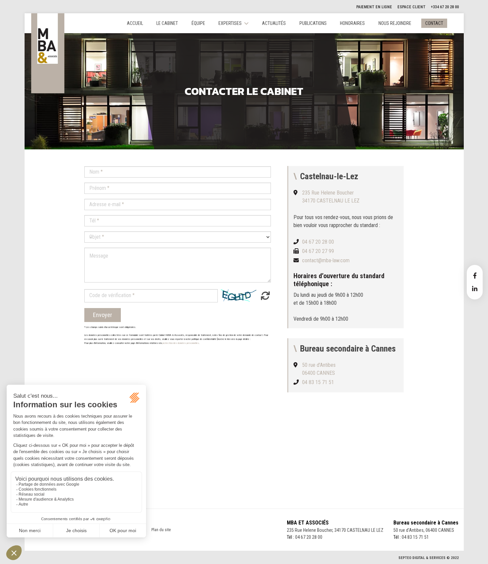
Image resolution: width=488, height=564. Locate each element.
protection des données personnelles (180, 343)
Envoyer (102, 314)
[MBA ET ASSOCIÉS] (47, 53)
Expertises (230, 23)
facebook (474, 275)
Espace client (411, 7)
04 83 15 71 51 (318, 382)
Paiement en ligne (374, 7)
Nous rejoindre (394, 23)
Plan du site (161, 529)
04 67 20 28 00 (318, 242)
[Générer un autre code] (263, 295)
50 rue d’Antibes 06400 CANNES (319, 369)
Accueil (135, 23)
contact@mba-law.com (326, 260)
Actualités (274, 23)
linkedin (474, 288)
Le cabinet (167, 23)
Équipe (198, 23)
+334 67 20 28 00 (445, 7)
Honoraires (352, 23)
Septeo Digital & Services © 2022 (428, 558)
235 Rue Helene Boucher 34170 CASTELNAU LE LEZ (331, 197)
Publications (313, 23)
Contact (434, 23)
